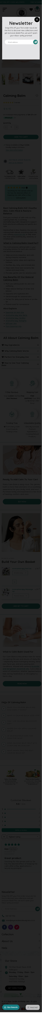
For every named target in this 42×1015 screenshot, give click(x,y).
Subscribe (36, 42)
